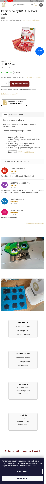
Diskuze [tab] (21, 115)
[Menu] (41, 5)
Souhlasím (22, 478)
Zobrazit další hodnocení (34, 224)
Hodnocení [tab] (13, 115)
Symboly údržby (23, 421)
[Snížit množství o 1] (9, 85)
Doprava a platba (23, 358)
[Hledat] (13, 5)
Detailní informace (8, 94)
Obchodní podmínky (23, 361)
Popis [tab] (5, 115)
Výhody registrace (23, 391)
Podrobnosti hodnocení (31, 20)
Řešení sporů (23, 424)
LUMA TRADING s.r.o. (26, 152)
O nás (23, 419)
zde (34, 466)
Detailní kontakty (23, 334)
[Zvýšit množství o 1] (9, 82)
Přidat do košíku (21, 84)
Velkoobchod (23, 393)
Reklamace (23, 365)
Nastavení (22, 471)
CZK (28, 4)
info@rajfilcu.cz (23, 330)
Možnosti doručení (34, 77)
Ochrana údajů (23, 388)
